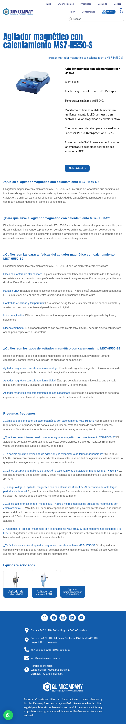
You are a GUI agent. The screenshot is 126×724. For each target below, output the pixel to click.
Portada (51, 57)
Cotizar (117, 3)
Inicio (48, 3)
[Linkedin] (72, 617)
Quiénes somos (66, 3)
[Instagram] (62, 617)
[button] (8, 715)
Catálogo (102, 3)
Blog (73, 11)
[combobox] (96, 18)
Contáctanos (88, 11)
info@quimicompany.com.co (46, 657)
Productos (85, 3)
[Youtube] (81, 617)
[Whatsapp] (44, 617)
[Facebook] (53, 617)
